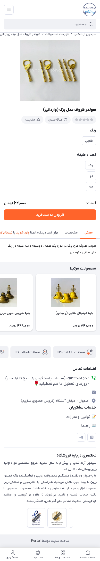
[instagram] (91, 437)
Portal (36, 541)
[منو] (9, 10)
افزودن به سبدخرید (50, 215)
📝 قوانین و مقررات (81, 416)
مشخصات (71, 233)
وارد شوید (22, 233)
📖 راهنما (88, 425)
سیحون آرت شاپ (85, 34)
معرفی (88, 233)
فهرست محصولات (57, 34)
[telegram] (81, 437)
